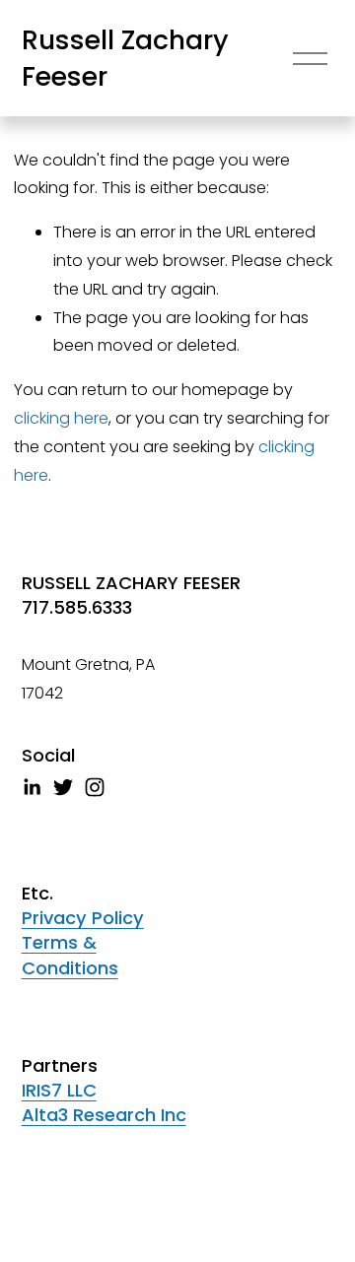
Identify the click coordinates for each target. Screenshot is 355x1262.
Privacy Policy (83, 917)
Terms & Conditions (70, 954)
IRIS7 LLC (59, 1090)
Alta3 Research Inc (104, 1114)
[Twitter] (63, 787)
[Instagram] (95, 787)
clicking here (61, 418)
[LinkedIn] (31, 787)
